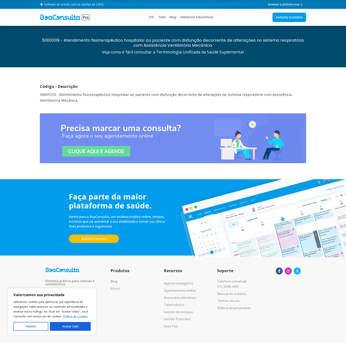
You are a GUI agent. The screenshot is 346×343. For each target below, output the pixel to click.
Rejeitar (31, 326)
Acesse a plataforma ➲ (285, 4)
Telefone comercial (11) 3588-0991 (231, 284)
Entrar (115, 288)
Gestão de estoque (178, 312)
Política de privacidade (234, 308)
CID (151, 17)
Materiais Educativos (197, 17)
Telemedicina (174, 305)
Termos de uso (228, 301)
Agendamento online (180, 290)
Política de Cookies (75, 316)
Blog (173, 17)
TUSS (162, 17)
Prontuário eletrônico (180, 298)
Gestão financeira (177, 319)
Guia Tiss (171, 326)
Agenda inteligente (178, 283)
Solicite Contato (289, 17)
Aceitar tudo (70, 326)
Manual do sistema (231, 294)
